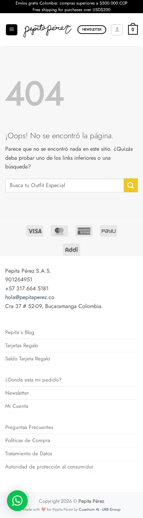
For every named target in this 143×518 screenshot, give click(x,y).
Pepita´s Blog (19, 332)
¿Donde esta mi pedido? (33, 380)
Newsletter (17, 393)
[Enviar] (131, 185)
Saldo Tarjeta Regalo (27, 358)
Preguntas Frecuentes (29, 427)
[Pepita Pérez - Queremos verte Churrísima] (47, 29)
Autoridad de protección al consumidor (49, 467)
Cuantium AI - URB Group (99, 509)
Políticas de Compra (27, 440)
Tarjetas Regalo (21, 345)
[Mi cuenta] (117, 29)
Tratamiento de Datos (28, 453)
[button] (11, 30)
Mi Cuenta (16, 406)
